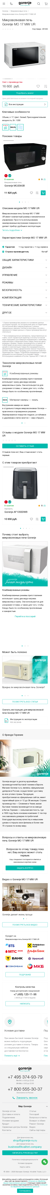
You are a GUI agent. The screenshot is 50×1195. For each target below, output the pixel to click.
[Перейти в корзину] (46, 3)
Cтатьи (32, 1111)
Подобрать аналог (25, 93)
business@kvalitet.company (25, 1146)
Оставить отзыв (25, 446)
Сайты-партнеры (37, 1130)
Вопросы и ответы (38, 1117)
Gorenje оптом (9, 1111)
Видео (32, 1127)
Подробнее (25, 975)
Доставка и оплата (11, 1114)
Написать (25, 1004)
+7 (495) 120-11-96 (25, 994)
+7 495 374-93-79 (25, 1077)
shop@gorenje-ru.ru (25, 1140)
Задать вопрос (25, 868)
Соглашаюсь (25, 1191)
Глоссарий (34, 1114)
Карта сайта (25, 1167)
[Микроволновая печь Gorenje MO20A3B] (25, 157)
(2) (44, 179)
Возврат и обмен (37, 1121)
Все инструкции (16, 104)
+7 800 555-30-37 (25, 1089)
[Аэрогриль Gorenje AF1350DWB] (25, 483)
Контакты (6, 1130)
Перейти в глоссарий (25, 616)
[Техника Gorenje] (25, 3)
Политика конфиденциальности (25, 1160)
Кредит (5, 1124)
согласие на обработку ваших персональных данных (24, 1182)
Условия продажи (10, 1121)
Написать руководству (25, 1153)
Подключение (8, 1117)
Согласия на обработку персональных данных (29, 1186)
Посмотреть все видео (25, 925)
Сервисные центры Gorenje (14, 1127)
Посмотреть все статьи (25, 702)
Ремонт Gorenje (36, 1124)
